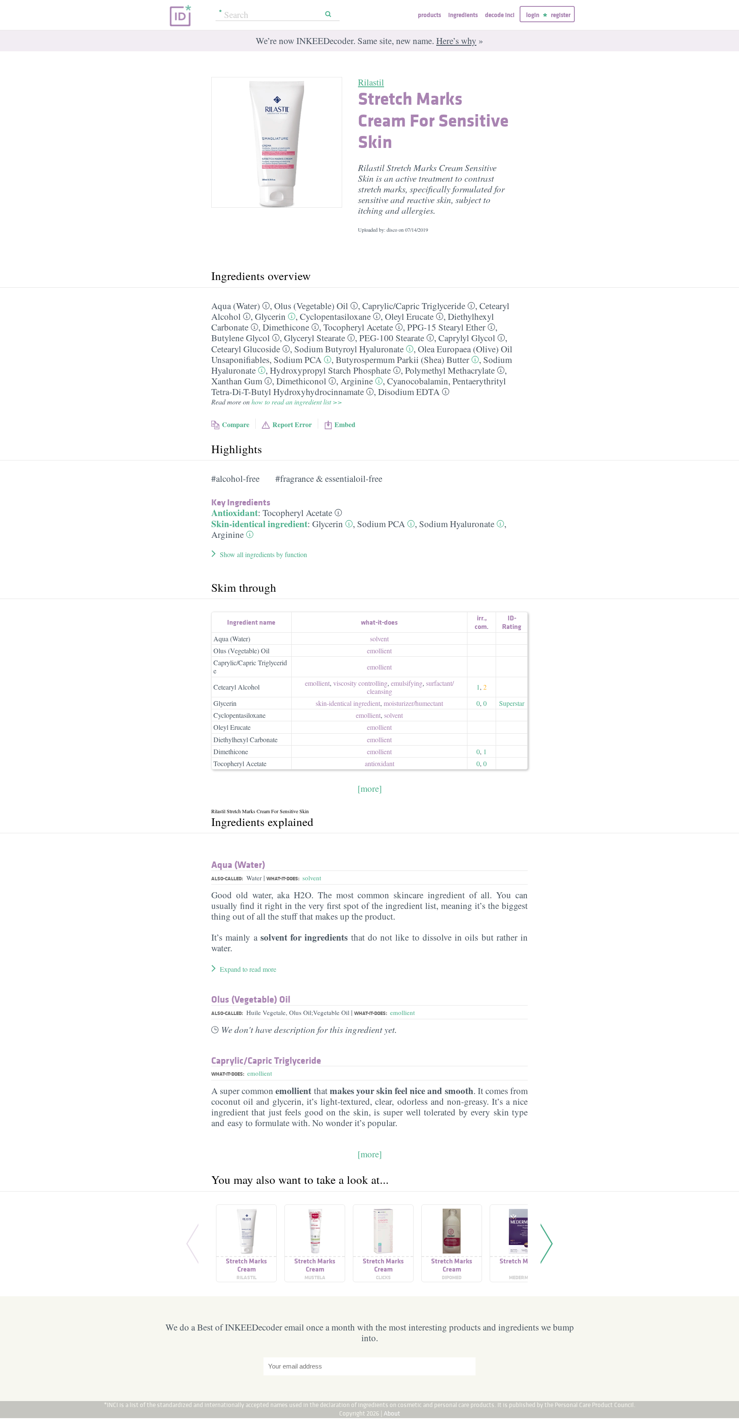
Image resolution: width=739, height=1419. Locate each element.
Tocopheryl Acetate (358, 327)
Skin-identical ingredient (259, 523)
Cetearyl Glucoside (245, 349)
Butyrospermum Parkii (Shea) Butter (402, 360)
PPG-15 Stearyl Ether (446, 327)
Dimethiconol (301, 381)
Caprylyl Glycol (466, 338)
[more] (370, 788)
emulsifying (407, 683)
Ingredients (463, 14)
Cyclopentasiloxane (335, 316)
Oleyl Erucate (409, 316)
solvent (379, 638)
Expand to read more (248, 969)
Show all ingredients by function (263, 554)
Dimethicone (286, 327)
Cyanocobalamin (417, 381)
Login (532, 14)
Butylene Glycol (240, 338)
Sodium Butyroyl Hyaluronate (349, 349)
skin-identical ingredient (348, 703)
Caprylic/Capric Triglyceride (250, 666)
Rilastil (371, 82)
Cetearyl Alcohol (236, 686)
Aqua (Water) (235, 306)
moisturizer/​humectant (413, 703)
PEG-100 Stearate (391, 338)
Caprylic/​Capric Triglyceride (413, 306)
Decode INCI (499, 14)
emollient (379, 650)
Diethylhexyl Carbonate (245, 739)
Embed (344, 424)
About (392, 1413)
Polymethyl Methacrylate (450, 370)
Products (429, 14)
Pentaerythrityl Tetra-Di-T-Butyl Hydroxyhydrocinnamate (358, 386)
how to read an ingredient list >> (296, 401)
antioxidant (379, 763)
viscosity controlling (360, 683)
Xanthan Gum (236, 381)
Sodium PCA (298, 360)
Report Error (292, 424)
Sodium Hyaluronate (456, 524)
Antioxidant (234, 512)
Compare (235, 424)
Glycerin (270, 316)
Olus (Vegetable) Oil (311, 306)
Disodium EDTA (409, 392)
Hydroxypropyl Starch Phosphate (330, 370)
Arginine (356, 381)
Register (561, 14)
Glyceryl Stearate (314, 338)
